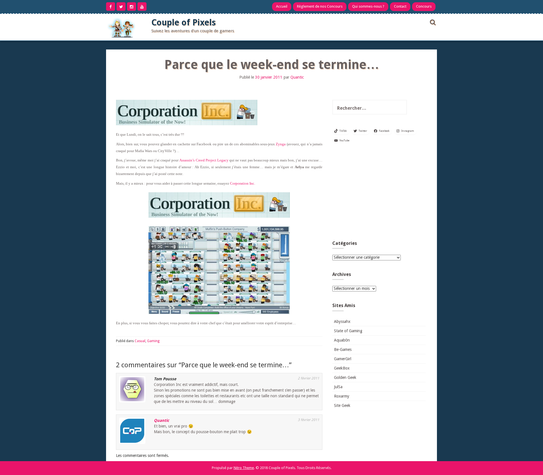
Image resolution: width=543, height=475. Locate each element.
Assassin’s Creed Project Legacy (204, 160)
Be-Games (343, 349)
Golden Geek (345, 377)
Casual (140, 341)
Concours (424, 6)
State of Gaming (348, 331)
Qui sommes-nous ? (368, 6)
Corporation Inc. (242, 183)
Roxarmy (341, 396)
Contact (400, 6)
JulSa (338, 387)
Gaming (153, 341)
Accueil (281, 6)
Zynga (281, 144)
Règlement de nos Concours (319, 6)
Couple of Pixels (183, 22)
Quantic (297, 77)
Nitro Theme (244, 468)
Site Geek (342, 405)
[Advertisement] (379, 194)
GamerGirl (342, 359)
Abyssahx (342, 321)
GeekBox (342, 368)
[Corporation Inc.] (219, 205)
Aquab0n (342, 340)
